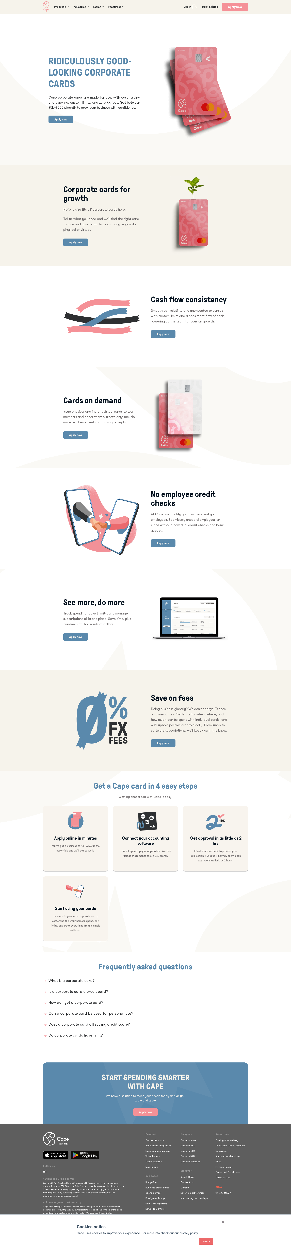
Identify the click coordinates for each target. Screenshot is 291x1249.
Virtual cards (153, 1156)
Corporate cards (155, 1140)
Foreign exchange (155, 1198)
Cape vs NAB (188, 1156)
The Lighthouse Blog (227, 1140)
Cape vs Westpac (190, 1161)
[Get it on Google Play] (85, 1155)
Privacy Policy (224, 1167)
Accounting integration (158, 1145)
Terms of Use (223, 1177)
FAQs (218, 1161)
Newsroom (221, 1151)
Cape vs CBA (188, 1151)
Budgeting (151, 1182)
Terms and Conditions (228, 1172)
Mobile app (152, 1167)
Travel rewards (154, 1161)
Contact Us (187, 1182)
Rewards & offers (155, 1208)
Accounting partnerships (194, 1198)
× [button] (223, 1220)
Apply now (235, 7)
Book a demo (210, 6)
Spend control (153, 1192)
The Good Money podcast (230, 1145)
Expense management (158, 1151)
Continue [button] (206, 1241)
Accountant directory (228, 1156)
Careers (185, 1187)
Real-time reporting (156, 1203)
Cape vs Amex (188, 1140)
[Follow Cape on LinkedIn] (44, 1171)
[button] (61, 6)
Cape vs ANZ (188, 1145)
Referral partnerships (192, 1192)
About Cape (187, 1177)
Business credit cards (157, 1187)
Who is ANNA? (223, 1193)
